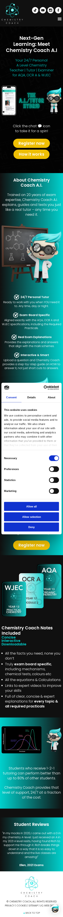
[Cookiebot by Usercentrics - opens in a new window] (44, 387)
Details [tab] (31, 397)
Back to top (33, 912)
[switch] (54, 469)
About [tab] (51, 397)
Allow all (31, 506)
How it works (31, 154)
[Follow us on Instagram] (50, 10)
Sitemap (33, 905)
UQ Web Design (49, 905)
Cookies (21, 905)
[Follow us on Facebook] (57, 10)
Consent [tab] (11, 397)
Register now (31, 143)
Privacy (10, 905)
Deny (31, 527)
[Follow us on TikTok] (34, 10)
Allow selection (31, 516)
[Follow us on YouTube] (42, 10)
